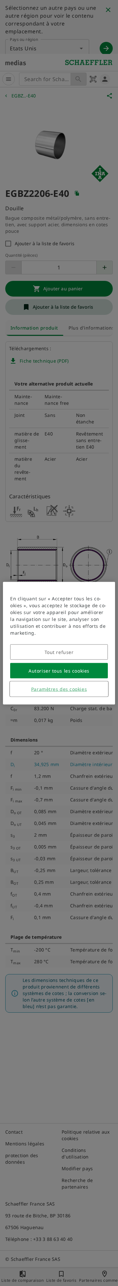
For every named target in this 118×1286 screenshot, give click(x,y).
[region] (59, 643)
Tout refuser (59, 652)
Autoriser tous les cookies (59, 670)
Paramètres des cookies (59, 689)
